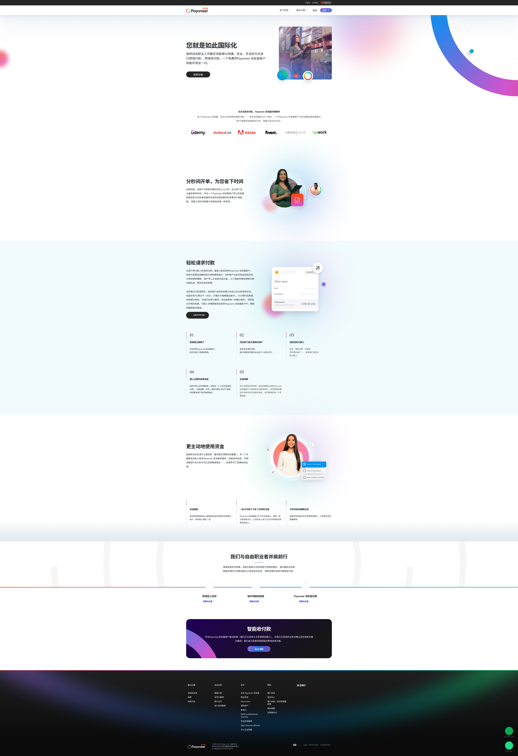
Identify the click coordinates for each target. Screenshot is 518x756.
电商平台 (191, 701)
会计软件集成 (220, 705)
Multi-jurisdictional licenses (249, 715)
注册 (324, 10)
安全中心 (271, 697)
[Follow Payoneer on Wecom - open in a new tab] (302, 690)
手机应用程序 (246, 721)
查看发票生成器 (199, 315)
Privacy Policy (313, 745)
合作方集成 (219, 697)
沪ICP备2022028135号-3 (230, 746)
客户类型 (284, 10)
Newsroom (245, 701)
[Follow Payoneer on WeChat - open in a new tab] (298, 690)
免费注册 (198, 74)
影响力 (243, 710)
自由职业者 (192, 693)
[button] (509, 731)
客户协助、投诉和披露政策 (276, 702)
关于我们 (315, 3)
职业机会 (244, 697)
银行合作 (218, 701)
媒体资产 (244, 705)
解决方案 (301, 10)
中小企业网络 (246, 729)
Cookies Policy (325, 745)
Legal (305, 745)
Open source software (250, 725)
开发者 (307, 3)
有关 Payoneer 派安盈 (250, 693)
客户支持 (271, 693)
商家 (190, 697)
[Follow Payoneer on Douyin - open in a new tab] (307, 690)
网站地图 (271, 708)
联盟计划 (218, 693)
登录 (315, 10)
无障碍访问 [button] (272, 712)
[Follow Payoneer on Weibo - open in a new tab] (311, 690)
